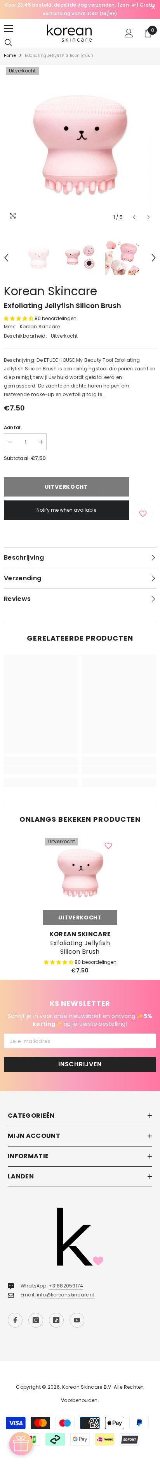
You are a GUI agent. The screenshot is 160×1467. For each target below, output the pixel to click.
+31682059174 (66, 1285)
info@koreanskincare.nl (65, 1294)
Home (10, 55)
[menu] (8, 28)
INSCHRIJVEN (80, 1064)
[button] (134, 217)
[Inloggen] (129, 33)
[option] (80, 9)
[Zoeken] (8, 43)
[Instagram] (35, 1320)
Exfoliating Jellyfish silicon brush (80, 947)
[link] (41, 770)
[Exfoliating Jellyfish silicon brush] (80, 873)
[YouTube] (77, 1320)
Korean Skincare (50, 291)
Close (153, 8)
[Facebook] (15, 1320)
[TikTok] (56, 1320)
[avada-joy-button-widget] (21, 1443)
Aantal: (13, 427)
